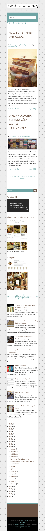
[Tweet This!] (11, 109)
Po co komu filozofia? (22, 392)
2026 (10, 424)
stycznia (13, 484)
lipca (12, 469)
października (15, 454)
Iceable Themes (19, 524)
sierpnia (13, 466)
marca (13, 479)
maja (12, 474)
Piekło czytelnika (20, 365)
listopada (14, 451)
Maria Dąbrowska (25, 45)
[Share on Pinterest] (16, 109)
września (13, 456)
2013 (10, 489)
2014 (10, 486)
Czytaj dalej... (33, 109)
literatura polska (14, 45)
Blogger (22, 522)
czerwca (13, 471)
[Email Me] (25, 23)
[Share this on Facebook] (9, 109)
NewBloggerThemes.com (22, 527)
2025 (10, 426)
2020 (10, 434)
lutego (13, 481)
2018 (10, 439)
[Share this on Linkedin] (18, 109)
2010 (10, 496)
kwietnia (13, 476)
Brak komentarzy (13, 46)
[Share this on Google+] (13, 109)
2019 (10, 436)
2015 (10, 446)
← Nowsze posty (13, 176)
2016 (10, 444)
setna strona (24, 520)
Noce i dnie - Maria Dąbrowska (19, 459)
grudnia (13, 449)
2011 (10, 494)
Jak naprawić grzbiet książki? (24, 336)
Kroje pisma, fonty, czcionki (23, 379)
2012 (10, 491)
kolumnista (13, 136)
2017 (10, 441)
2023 (10, 429)
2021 (10, 431)
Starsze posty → (31, 176)
